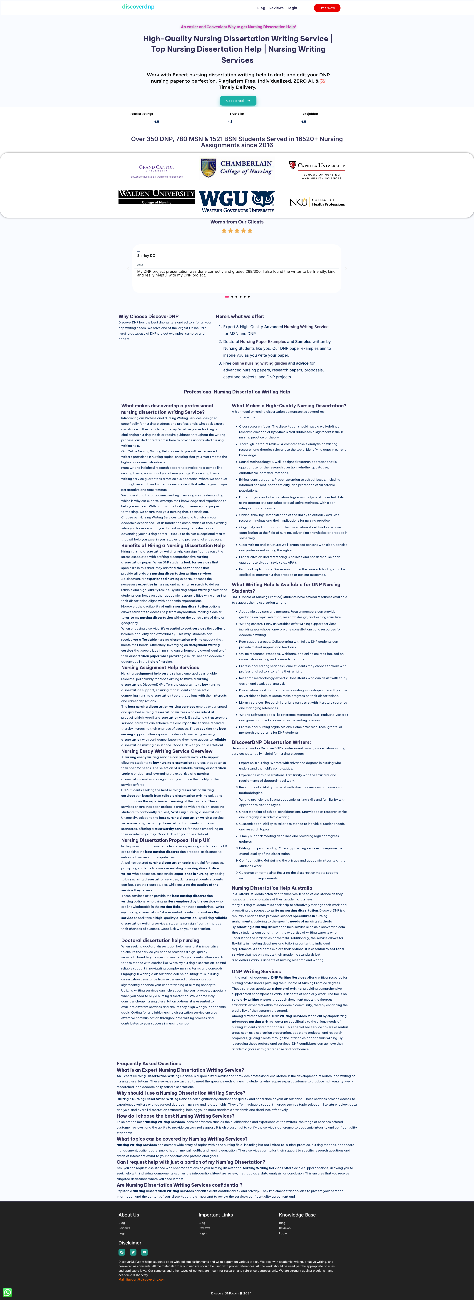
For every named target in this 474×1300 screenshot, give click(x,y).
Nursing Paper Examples (263, 341)
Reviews (276, 8)
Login (292, 8)
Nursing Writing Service (306, 326)
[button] (128, 269)
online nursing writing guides (259, 363)
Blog (261, 8)
